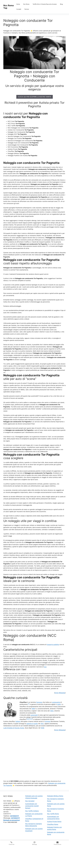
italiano (18, 721)
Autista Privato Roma (54, 821)
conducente (56, 702)
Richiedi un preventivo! (11, 820)
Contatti (18, 9)
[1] (28, 704)
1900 (52, 711)
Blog (61, 4)
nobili (59, 704)
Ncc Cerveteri (29, 801)
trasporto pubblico (53, 644)
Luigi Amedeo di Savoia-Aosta (13, 728)
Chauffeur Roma (52, 824)
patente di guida (32, 723)
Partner (26, 9)
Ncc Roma (26, 4)
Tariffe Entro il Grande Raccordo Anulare (45, 4)
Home (18, 4)
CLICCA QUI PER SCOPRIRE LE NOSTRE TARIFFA (34, 97)
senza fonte (29, 719)
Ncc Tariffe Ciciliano (32, 811)
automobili (34, 715)
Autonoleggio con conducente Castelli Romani (32, 806)
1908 (42, 728)
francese (39, 702)
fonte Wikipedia (60, 693)
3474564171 (14, 816)
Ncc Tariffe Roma (53, 814)
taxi (45, 667)
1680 (33, 708)
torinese (47, 721)
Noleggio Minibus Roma (55, 796)
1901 (42, 723)
